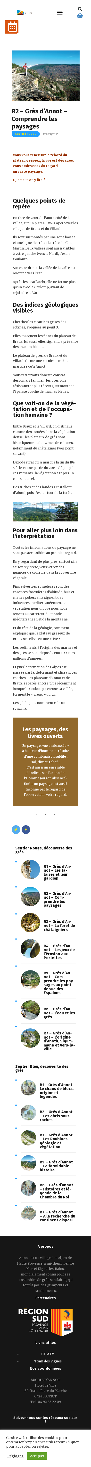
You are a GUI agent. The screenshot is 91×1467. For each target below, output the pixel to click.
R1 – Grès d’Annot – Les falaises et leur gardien (58, 873)
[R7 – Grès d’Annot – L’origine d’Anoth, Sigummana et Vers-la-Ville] (30, 1047)
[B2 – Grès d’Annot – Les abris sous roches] (28, 1119)
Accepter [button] (37, 1456)
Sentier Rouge (25, 134)
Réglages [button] (15, 1456)
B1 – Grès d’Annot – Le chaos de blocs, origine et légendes (58, 1091)
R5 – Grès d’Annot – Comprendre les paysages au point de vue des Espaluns (59, 983)
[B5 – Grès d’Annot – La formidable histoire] (28, 1170)
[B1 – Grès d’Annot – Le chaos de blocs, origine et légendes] (28, 1094)
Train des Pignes (48, 1361)
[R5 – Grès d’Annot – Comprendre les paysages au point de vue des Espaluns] (30, 988)
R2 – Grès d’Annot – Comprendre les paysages (58, 900)
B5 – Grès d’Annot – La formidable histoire (56, 1166)
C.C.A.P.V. (47, 1354)
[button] (59, 12)
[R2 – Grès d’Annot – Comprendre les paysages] (30, 905)
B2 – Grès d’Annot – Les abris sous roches (56, 1116)
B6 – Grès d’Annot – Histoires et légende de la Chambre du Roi (56, 1191)
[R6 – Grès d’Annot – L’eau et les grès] (30, 1019)
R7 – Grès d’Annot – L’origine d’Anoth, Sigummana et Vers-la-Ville (59, 1041)
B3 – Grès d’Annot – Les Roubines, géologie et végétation (56, 1141)
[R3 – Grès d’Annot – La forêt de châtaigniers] (30, 931)
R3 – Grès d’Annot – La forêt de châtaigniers (59, 926)
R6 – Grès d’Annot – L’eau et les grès (59, 1013)
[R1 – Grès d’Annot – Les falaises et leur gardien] (30, 878)
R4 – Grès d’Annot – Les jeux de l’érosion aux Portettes (59, 952)
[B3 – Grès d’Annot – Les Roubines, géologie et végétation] (28, 1144)
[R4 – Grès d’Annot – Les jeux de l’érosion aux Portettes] (30, 957)
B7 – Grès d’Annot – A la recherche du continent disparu (57, 1216)
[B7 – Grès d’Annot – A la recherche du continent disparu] (28, 1220)
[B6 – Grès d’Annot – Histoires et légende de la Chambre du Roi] (28, 1195)
